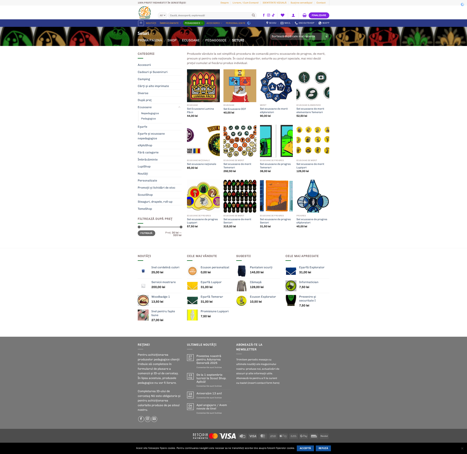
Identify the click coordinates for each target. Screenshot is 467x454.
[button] (293, 15)
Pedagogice (192, 23)
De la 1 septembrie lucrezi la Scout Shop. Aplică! (211, 378)
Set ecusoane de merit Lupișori (310, 165)
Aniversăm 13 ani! (209, 393)
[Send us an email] (154, 419)
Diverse (143, 93)
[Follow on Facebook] (263, 15)
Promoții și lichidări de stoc (156, 187)
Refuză (323, 448)
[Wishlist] (282, 15)
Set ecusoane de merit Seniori (237, 221)
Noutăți (151, 23)
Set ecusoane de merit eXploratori (274, 110)
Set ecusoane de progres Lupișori (202, 221)
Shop (172, 40)
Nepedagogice (150, 113)
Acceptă (305, 448)
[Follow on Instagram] (268, 15)
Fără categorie (148, 152)
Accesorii (213, 23)
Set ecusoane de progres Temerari (275, 165)
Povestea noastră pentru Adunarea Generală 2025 (208, 359)
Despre (225, 2)
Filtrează (146, 233)
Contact (321, 2)
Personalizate (235, 23)
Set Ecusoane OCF (234, 109)
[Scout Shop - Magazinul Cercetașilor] (145, 12)
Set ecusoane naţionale (201, 164)
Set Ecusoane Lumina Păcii (200, 110)
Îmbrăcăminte (169, 23)
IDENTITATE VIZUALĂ (275, 2)
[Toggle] (179, 107)
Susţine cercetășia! (301, 2)
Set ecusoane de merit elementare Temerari (310, 110)
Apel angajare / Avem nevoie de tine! (211, 406)
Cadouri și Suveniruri (152, 72)
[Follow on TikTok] (273, 15)
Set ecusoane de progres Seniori (275, 221)
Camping (144, 79)
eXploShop (145, 145)
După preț (145, 100)
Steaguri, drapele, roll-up (155, 201)
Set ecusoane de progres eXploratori (311, 221)
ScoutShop (145, 194)
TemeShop (145, 208)
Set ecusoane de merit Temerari (237, 165)
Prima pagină (150, 40)
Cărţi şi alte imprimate (153, 86)
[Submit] (253, 15)
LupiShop (144, 166)
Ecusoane (191, 40)
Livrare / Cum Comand (245, 2)
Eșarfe (142, 126)
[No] (462, 449)
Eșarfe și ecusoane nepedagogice (151, 136)
